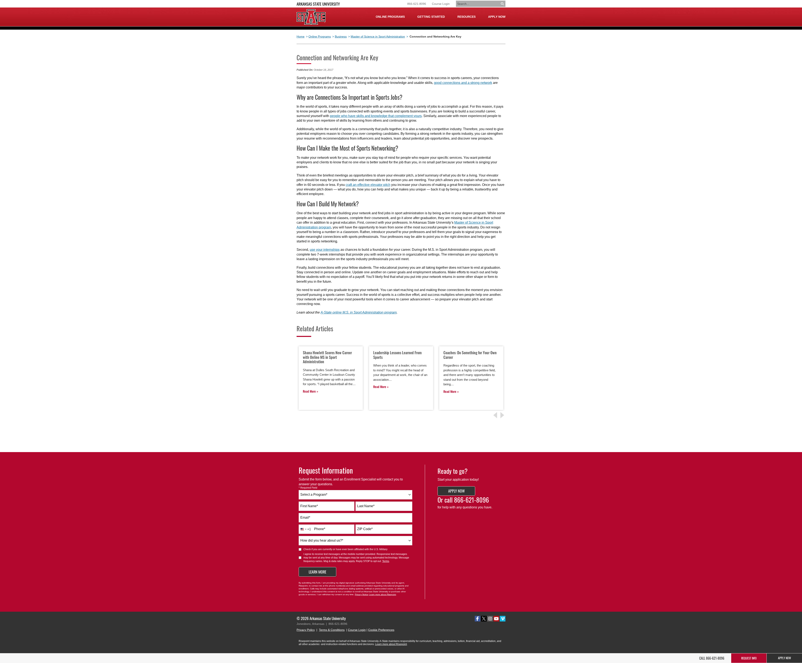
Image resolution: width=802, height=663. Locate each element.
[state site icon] (311, 17)
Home (301, 36)
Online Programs (319, 36)
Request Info (749, 658)
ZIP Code (365, 529)
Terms (385, 561)
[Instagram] (490, 618)
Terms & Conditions (332, 629)
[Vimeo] (502, 618)
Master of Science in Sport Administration (378, 36)
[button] (502, 415)
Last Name (365, 506)
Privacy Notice (361, 594)
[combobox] (355, 494)
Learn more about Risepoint (382, 594)
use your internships (325, 249)
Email (305, 517)
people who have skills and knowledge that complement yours (376, 116)
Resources (466, 16)
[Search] (502, 4)
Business (341, 36)
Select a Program (313, 494)
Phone (319, 529)
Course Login (441, 3)
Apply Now (496, 16)
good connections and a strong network (463, 82)
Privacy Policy (306, 629)
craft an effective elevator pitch (368, 185)
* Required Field (308, 488)
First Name (309, 506)
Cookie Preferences (381, 629)
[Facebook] (477, 618)
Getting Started (431, 16)
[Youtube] (496, 618)
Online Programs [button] (390, 16)
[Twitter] (484, 618)
